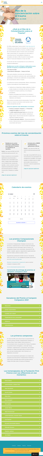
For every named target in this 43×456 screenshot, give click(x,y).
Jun (33, 218)
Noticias (19, 445)
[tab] (21, 306)
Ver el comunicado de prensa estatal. (16, 267)
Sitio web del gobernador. (16, 259)
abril (9, 218)
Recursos (29, 445)
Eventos (24, 445)
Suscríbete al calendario (21, 222)
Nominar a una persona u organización (16, 262)
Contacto (14, 445)
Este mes (21, 218)
